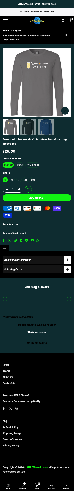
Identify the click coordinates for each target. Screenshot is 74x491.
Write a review (36, 332)
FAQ (5, 421)
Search (7, 370)
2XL (33, 179)
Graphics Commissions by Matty (22, 401)
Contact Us (9, 382)
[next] (69, 299)
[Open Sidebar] (4, 250)
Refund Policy (11, 427)
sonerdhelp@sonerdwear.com (39, 11)
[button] (28, 189)
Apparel (17, 30)
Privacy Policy (11, 445)
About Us (8, 376)
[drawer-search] (63, 21)
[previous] (5, 299)
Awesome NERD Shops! (16, 395)
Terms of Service (12, 439)
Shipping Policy (12, 433)
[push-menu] (5, 20)
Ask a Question (11, 224)
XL (25, 179)
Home (6, 30)
